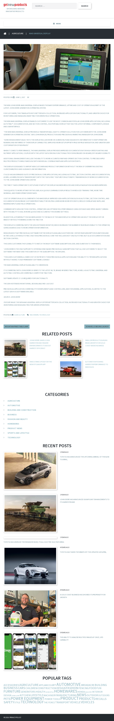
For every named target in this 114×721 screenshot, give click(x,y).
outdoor (92, 695)
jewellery (15, 696)
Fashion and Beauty (17, 419)
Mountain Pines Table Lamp (16, 326)
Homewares (13, 423)
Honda (81, 691)
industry (88, 692)
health (40, 691)
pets (7, 699)
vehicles (87, 702)
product (69, 698)
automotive (68, 684)
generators (28, 691)
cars (21, 688)
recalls (101, 699)
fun (98, 688)
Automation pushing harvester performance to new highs (96, 364)
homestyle (50, 692)
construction (47, 688)
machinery (34, 315)
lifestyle (37, 695)
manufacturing (66, 695)
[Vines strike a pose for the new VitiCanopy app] (30, 651)
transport (62, 702)
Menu (58, 23)
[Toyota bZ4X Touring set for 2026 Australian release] (30, 471)
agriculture (29, 685)
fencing (84, 688)
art (53, 685)
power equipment (27, 698)
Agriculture (17, 33)
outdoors (104, 695)
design (61, 688)
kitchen (25, 695)
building (101, 685)
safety (9, 702)
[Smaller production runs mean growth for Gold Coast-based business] (30, 608)
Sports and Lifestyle (18, 433)
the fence (49, 702)
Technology (14, 437)
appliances (45, 685)
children (31, 688)
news (81, 694)
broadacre (87, 685)
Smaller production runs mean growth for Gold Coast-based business (96, 343)
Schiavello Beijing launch (97, 326)
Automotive (14, 405)
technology (44, 315)
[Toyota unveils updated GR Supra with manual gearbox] (30, 566)
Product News (15, 428)
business (11, 688)
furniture (12, 691)
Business (12, 414)
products (87, 698)
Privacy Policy (15, 717)
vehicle (75, 702)
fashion (72, 688)
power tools (52, 698)
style (17, 702)
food (92, 688)
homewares (65, 691)
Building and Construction (22, 410)
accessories (11, 685)
